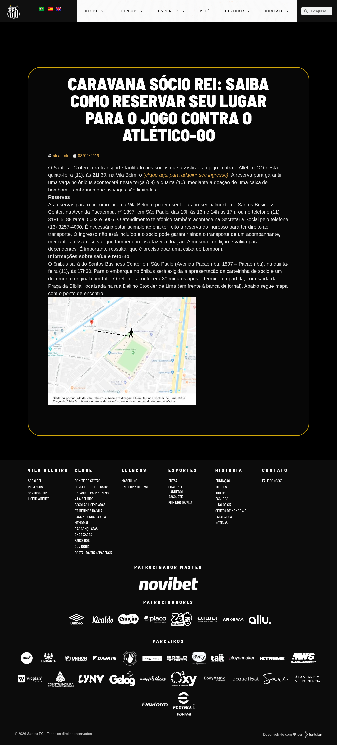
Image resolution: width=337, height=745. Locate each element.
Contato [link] (274, 11)
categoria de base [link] (135, 487)
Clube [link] (92, 11)
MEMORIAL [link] (82, 523)
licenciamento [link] (39, 499)
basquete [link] (175, 497)
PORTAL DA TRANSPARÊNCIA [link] (93, 553)
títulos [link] (221, 487)
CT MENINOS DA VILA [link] (88, 511)
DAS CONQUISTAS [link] (86, 529)
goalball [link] (175, 487)
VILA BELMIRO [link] (84, 499)
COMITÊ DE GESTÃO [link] (87, 481)
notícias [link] (221, 523)
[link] (15, 12)
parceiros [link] (82, 540)
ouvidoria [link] (82, 546)
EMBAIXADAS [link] (83, 535)
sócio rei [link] (34, 481)
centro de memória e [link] (230, 511)
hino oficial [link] (224, 505)
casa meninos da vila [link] (90, 517)
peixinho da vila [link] (180, 502)
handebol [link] (176, 492)
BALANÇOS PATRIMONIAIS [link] (92, 493)
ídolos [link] (220, 493)
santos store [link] (38, 493)
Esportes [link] (169, 11)
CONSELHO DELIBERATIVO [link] (92, 487)
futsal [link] (173, 481)
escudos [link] (221, 499)
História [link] (235, 11)
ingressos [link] (35, 487)
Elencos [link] (128, 11)
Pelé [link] (205, 11)
